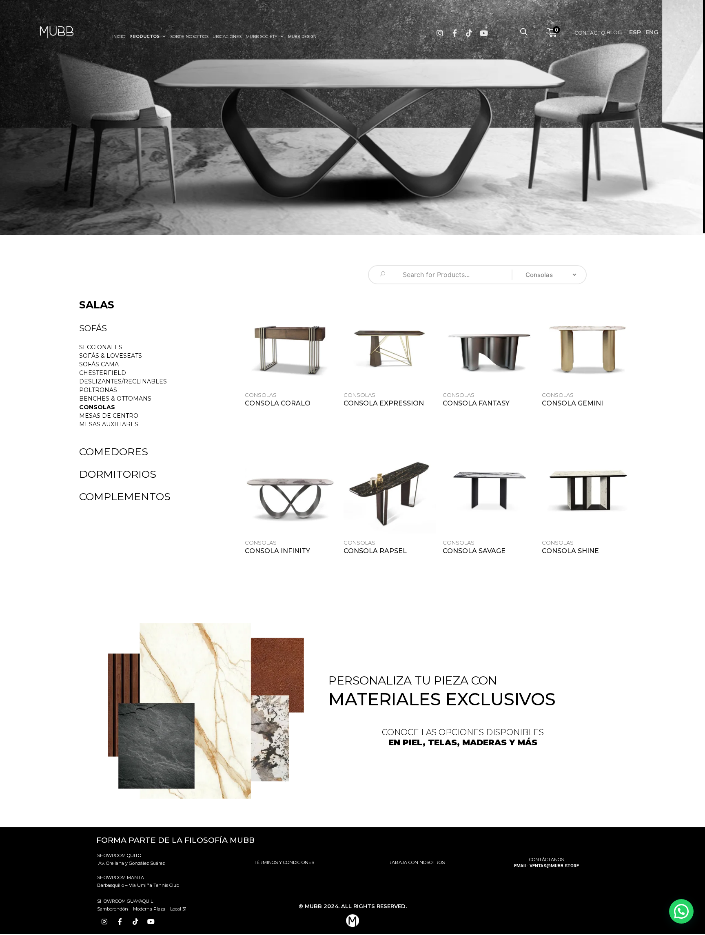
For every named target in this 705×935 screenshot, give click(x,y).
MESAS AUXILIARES (108, 424)
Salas (96, 305)
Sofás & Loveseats (110, 355)
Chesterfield (102, 373)
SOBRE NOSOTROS (189, 36)
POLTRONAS (98, 390)
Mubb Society (261, 36)
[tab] (93, 329)
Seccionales (100, 347)
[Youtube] (484, 33)
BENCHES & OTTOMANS (115, 398)
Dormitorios (117, 474)
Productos (144, 36)
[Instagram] (439, 33)
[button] (128, 305)
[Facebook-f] (454, 33)
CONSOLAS (97, 407)
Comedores (113, 451)
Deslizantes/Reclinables (123, 381)
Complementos (125, 496)
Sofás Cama (99, 364)
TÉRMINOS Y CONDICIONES (284, 862)
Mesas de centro (108, 415)
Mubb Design (302, 36)
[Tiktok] (469, 33)
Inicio (118, 36)
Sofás (93, 328)
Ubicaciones (227, 36)
